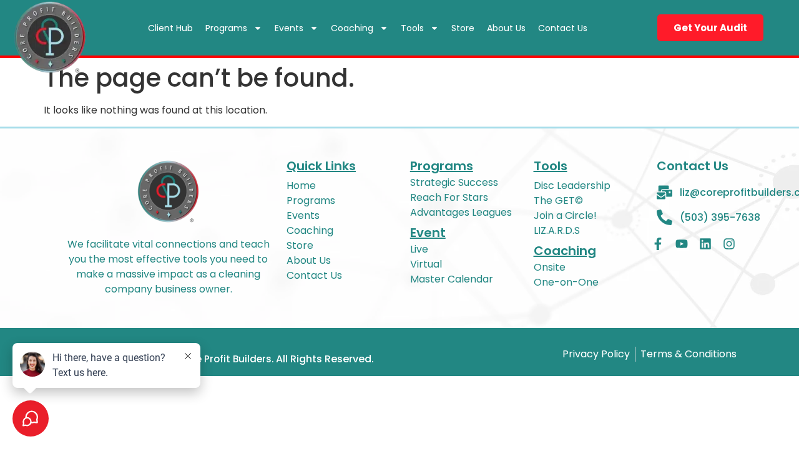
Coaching (352, 28)
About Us (506, 28)
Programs (226, 28)
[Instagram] (729, 244)
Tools (412, 28)
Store (462, 28)
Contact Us (562, 28)
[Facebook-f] (658, 244)
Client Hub (170, 28)
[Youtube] (681, 244)
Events (289, 28)
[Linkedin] (705, 244)
